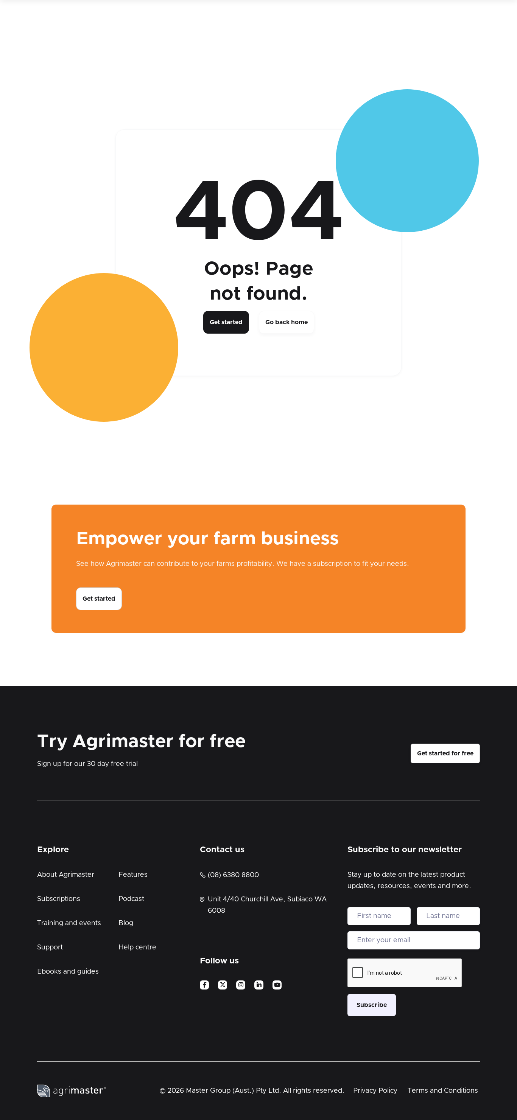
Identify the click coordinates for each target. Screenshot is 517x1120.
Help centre (137, 947)
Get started (226, 322)
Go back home (286, 322)
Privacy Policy (375, 1090)
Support (50, 947)
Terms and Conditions (443, 1090)
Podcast (131, 899)
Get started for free (445, 753)
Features (133, 874)
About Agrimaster (65, 874)
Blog (125, 923)
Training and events (69, 923)
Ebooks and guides (68, 971)
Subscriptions (58, 899)
